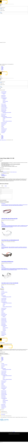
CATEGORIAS (3, 65)
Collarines (4, 118)
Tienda (2, 67)
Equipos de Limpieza (3, 106)
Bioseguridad (3, 132)
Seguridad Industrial (3, 334)
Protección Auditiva (3, 315)
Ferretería (2, 310)
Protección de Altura (3, 319)
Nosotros (2, 357)
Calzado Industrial (3, 111)
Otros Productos (3, 385)
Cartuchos (4, 326)
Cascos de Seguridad (3, 91)
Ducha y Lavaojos (3, 300)
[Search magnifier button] (0, 5)
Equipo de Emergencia (4, 116)
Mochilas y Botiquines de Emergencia (7, 306)
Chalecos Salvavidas (3, 105)
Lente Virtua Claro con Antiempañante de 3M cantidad (7, 241)
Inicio (2, 66)
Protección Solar (3, 115)
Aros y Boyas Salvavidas (4, 107)
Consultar (2, 71)
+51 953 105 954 (3, 414)
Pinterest (10, 439)
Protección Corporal (3, 390)
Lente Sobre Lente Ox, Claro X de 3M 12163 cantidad (7, 284)
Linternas (2, 384)
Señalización (2, 335)
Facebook (10, 435)
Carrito (2, 68)
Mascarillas (4, 102)
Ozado (14, 431)
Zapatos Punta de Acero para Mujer (7, 112)
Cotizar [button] (2, 222)
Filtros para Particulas (5, 101)
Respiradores (4, 330)
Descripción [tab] (2, 174)
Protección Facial (3, 96)
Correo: (1, 64)
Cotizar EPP (1, 171)
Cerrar (0, 441)
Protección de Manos (3, 110)
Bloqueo (2, 126)
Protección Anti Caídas (4, 314)
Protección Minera (3, 324)
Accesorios (2, 127)
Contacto (2, 359)
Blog (2, 69)
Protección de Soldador (4, 122)
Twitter (10, 436)
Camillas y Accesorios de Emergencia (7, 117)
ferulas (3, 305)
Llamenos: (1, 42)
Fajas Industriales (3, 131)
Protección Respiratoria (4, 325)
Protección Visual (3, 95)
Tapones (4, 316)
